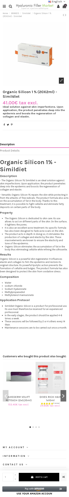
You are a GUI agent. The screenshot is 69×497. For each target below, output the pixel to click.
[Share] (4, 124)
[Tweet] (8, 124)
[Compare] (16, 392)
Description (7, 144)
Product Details (10, 150)
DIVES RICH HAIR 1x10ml (50, 398)
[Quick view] (21, 392)
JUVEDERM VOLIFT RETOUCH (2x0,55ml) (19, 398)
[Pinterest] (12, 124)
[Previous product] (64, 15)
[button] (34, 490)
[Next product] (65, 15)
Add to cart (41, 477)
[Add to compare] (64, 477)
